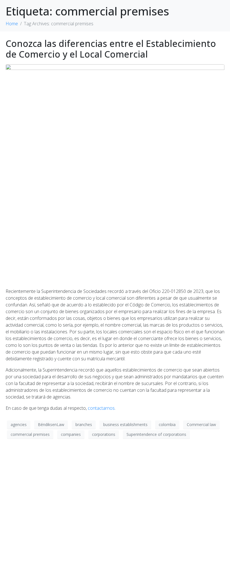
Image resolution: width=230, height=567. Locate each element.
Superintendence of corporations (156, 434)
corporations (103, 434)
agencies (19, 424)
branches (83, 424)
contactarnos (101, 408)
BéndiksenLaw (51, 424)
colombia (167, 424)
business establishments (125, 424)
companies (71, 434)
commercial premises (30, 434)
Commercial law (201, 424)
